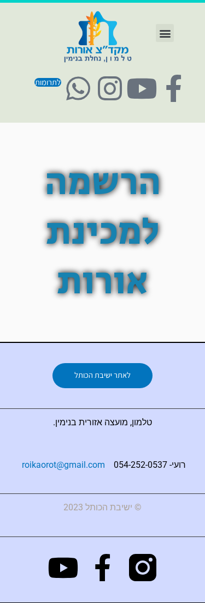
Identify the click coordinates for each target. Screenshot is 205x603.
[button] (165, 33)
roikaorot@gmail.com (63, 465)
